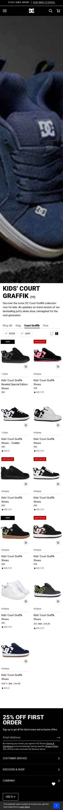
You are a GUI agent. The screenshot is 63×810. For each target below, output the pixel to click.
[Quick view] (26, 366)
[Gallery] (15, 355)
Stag (18, 325)
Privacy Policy (51, 746)
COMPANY (9, 780)
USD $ (9, 796)
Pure (45, 325)
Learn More (24, 807)
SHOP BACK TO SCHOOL (44, 2)
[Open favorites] (53, 784)
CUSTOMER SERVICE (15, 758)
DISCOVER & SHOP (14, 769)
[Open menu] (5, 11)
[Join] (55, 737)
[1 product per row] (51, 333)
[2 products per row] (56, 333)
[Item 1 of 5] (47, 355)
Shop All (7, 325)
